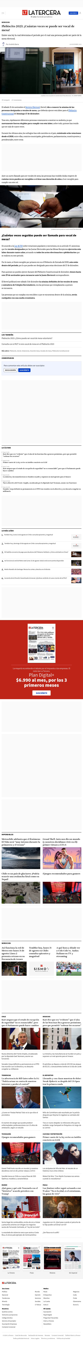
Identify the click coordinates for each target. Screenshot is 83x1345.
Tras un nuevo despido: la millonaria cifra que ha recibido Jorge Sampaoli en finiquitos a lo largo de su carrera (62, 1125)
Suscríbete (25, 370)
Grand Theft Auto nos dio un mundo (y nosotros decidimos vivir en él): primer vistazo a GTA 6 (61, 842)
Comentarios (17, 100)
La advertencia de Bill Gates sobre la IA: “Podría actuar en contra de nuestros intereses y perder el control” (20, 1081)
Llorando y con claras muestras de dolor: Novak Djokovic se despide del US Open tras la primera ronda (62, 1081)
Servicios (6, 22)
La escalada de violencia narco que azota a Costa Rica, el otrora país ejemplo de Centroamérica (20, 1233)
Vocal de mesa (35, 351)
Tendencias (6, 1075)
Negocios (46, 1017)
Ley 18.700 (18, 246)
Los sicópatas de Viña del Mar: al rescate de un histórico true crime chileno (60, 1169)
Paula (45, 1185)
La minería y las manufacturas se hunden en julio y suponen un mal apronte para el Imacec (37, 477)
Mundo (4, 1185)
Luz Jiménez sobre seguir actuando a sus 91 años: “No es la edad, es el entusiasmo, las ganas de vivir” (62, 1191)
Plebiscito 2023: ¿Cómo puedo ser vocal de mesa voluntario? (27, 338)
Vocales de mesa (46, 351)
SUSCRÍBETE (41, 693)
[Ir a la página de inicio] (41, 13)
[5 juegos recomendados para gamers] (62, 893)
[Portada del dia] (41, 662)
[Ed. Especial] (73, 1270)
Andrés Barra (14, 44)
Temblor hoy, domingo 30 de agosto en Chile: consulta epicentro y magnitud (30, 543)
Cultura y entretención (52, 1134)
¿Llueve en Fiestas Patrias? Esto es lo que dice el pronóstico (20, 1113)
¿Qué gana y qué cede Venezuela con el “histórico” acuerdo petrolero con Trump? (20, 1191)
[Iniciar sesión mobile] (80, 13)
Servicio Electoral (33, 107)
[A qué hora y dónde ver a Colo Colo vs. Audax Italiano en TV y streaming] (68, 969)
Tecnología (6, 1134)
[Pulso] (32, 1270)
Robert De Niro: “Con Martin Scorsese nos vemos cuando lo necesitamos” (61, 1177)
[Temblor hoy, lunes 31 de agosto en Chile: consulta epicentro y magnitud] (76, 537)
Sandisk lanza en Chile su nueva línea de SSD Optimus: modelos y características (19, 1177)
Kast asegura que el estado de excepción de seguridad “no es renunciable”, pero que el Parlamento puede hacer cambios (41, 470)
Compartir (7, 100)
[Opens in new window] (52, 1270)
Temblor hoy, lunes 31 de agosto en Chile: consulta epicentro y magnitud (28, 535)
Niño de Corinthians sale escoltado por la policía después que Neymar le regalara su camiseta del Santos (61, 1115)
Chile (4, 1017)
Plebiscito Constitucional (60, 351)
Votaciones (25, 351)
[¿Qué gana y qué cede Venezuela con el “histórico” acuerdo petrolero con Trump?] (21, 1207)
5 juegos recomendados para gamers (61, 874)
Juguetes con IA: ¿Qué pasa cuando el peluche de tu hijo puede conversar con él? (61, 1223)
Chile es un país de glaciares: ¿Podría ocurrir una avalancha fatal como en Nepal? (20, 877)
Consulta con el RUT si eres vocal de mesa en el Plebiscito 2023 (28, 344)
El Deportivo (48, 1075)
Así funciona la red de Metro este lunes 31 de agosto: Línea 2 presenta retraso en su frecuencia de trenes (13, 953)
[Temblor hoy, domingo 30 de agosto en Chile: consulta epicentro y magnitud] (76, 546)
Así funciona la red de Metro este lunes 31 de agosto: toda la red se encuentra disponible (34, 561)
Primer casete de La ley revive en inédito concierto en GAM (25, 462)
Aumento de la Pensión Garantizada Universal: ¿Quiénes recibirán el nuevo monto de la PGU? (35, 578)
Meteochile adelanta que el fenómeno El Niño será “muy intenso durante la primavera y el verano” (21, 842)
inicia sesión (10, 370)
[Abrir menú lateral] (3, 13)
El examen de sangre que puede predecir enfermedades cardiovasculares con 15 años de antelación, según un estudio (19, 1125)
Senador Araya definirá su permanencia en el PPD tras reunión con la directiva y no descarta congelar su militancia (42, 490)
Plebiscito (13, 351)
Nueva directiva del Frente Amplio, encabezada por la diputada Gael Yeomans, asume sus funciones (40, 483)
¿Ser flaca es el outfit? (51, 1232)
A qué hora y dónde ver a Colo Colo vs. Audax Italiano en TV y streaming (68, 952)
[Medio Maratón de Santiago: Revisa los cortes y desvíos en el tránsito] (76, 571)
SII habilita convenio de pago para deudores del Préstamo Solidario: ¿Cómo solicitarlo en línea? (36, 552)
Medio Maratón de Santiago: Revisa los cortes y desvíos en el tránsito (27, 569)
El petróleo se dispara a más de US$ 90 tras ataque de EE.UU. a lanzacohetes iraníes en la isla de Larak (62, 1065)
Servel (19, 351)
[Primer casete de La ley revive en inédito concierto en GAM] (62, 1153)
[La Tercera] (11, 1270)
